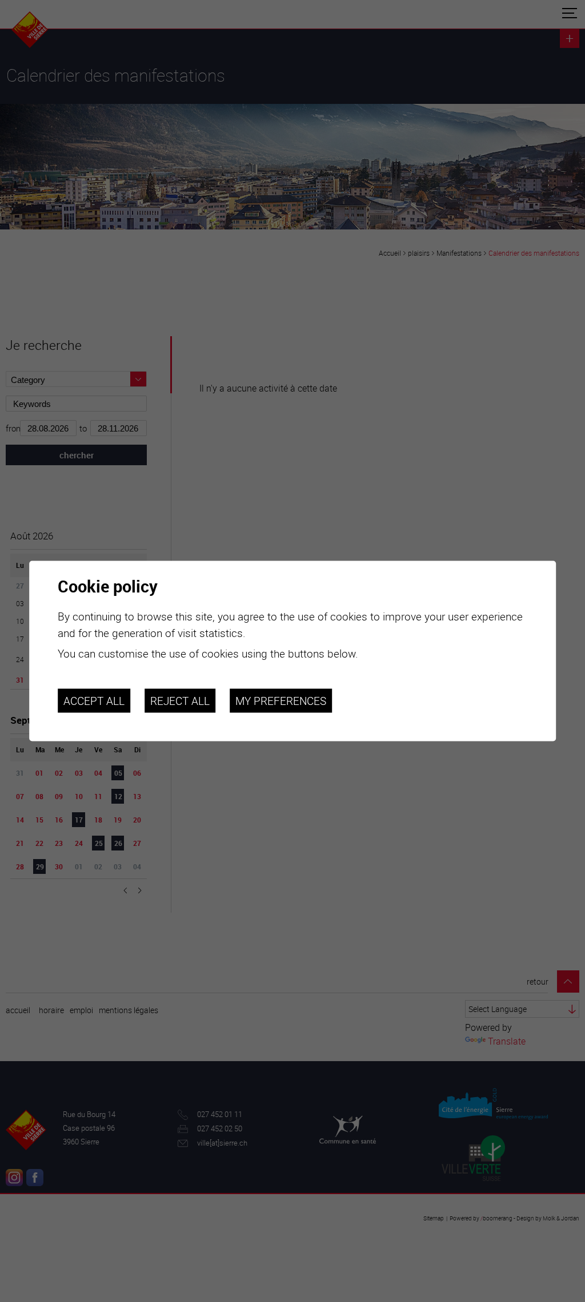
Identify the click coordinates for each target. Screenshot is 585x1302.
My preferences (280, 700)
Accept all (94, 700)
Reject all (180, 700)
